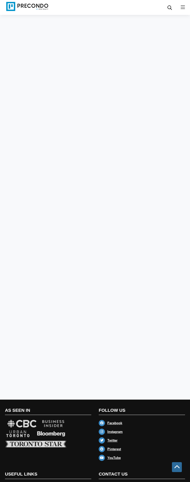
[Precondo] (27, 6)
